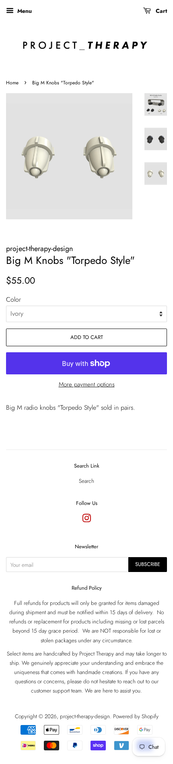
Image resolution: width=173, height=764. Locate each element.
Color (13, 299)
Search (86, 481)
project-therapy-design (85, 716)
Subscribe (147, 564)
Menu (24, 11)
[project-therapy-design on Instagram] (86, 520)
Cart (160, 11)
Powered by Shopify (136, 716)
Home (12, 82)
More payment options (87, 384)
